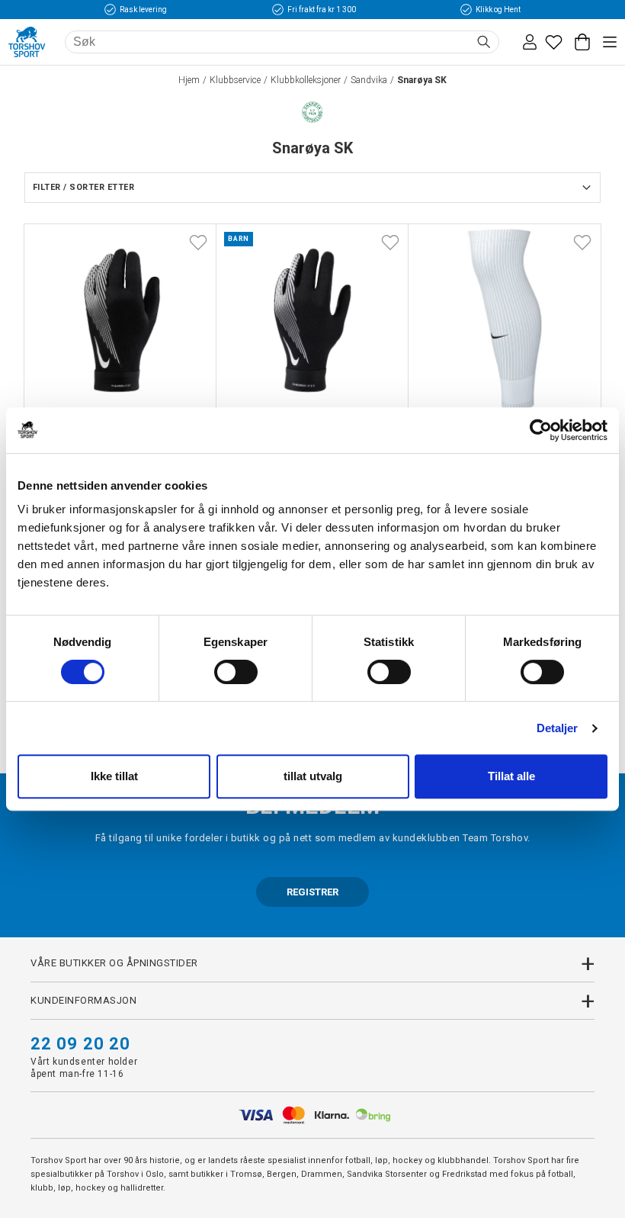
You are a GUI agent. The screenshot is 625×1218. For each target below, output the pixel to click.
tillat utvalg (313, 776)
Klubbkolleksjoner (306, 80)
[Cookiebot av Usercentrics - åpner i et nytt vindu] (540, 430)
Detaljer (558, 727)
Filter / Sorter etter (83, 187)
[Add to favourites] (198, 242)
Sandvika (369, 80)
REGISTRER (312, 892)
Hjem (189, 80)
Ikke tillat (114, 776)
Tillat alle (511, 776)
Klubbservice (235, 80)
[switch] (236, 672)
